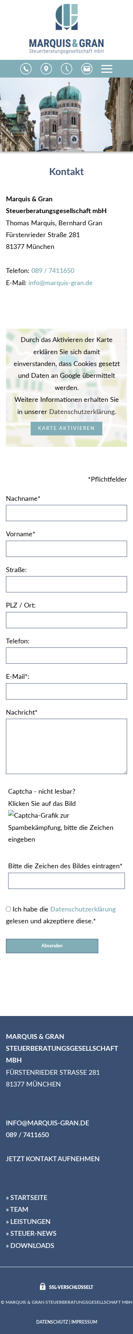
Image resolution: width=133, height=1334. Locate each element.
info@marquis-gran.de (60, 283)
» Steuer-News (31, 1234)
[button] (26, 69)
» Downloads (30, 1246)
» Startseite (26, 1198)
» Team (17, 1210)
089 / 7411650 (52, 271)
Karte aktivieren (66, 428)
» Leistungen (28, 1222)
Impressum (84, 1322)
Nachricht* (22, 712)
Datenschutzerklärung (82, 412)
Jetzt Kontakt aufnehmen (53, 1159)
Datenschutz (52, 1322)
